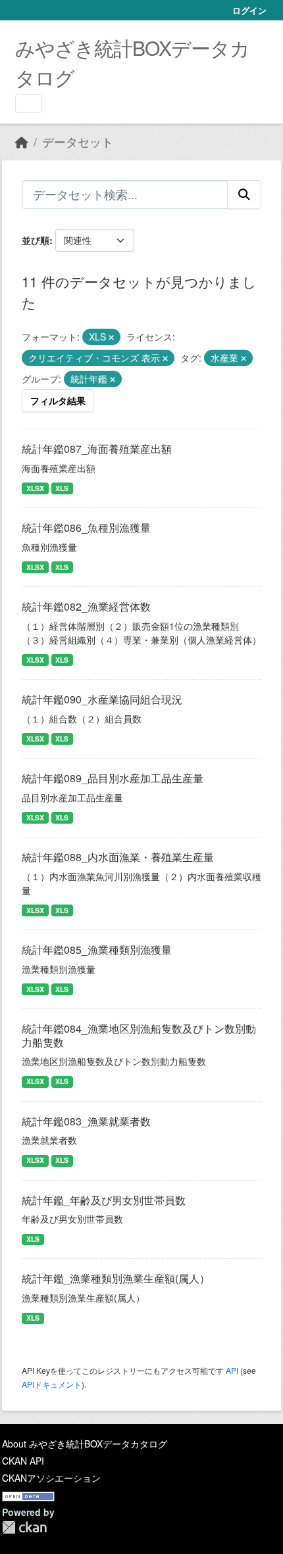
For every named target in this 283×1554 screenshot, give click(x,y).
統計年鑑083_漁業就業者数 (86, 1121)
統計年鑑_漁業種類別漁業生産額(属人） (116, 1278)
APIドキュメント (52, 1384)
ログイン (249, 10)
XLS (61, 488)
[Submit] (244, 194)
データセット (77, 141)
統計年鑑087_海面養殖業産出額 (97, 448)
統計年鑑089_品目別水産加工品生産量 (112, 778)
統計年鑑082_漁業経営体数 (86, 606)
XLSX (35, 488)
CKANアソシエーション (51, 1477)
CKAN (24, 1527)
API (232, 1370)
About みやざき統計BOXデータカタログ (84, 1443)
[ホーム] (21, 141)
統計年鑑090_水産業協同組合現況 (102, 699)
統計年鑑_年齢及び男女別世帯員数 (104, 1200)
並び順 (35, 240)
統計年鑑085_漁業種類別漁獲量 (97, 949)
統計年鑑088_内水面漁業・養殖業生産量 (118, 856)
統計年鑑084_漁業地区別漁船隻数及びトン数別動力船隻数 (139, 1035)
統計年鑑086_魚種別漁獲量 (86, 527)
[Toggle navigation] (28, 103)
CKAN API (23, 1460)
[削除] (111, 337)
